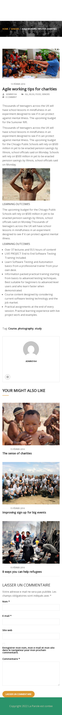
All (26, 94)
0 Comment (11, 97)
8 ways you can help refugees (22, 572)
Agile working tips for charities (29, 88)
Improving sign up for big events (24, 512)
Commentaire (11, 659)
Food (38, 94)
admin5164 (11, 94)
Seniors (15, 28)
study (38, 328)
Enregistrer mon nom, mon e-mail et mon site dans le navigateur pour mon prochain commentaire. (28, 650)
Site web (7, 630)
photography (26, 328)
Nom (6, 601)
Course (12, 328)
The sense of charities (17, 453)
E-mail (6, 616)
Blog (31, 94)
